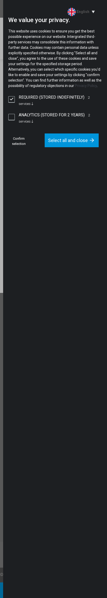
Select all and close (68, 140)
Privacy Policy (86, 86)
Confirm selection (19, 141)
